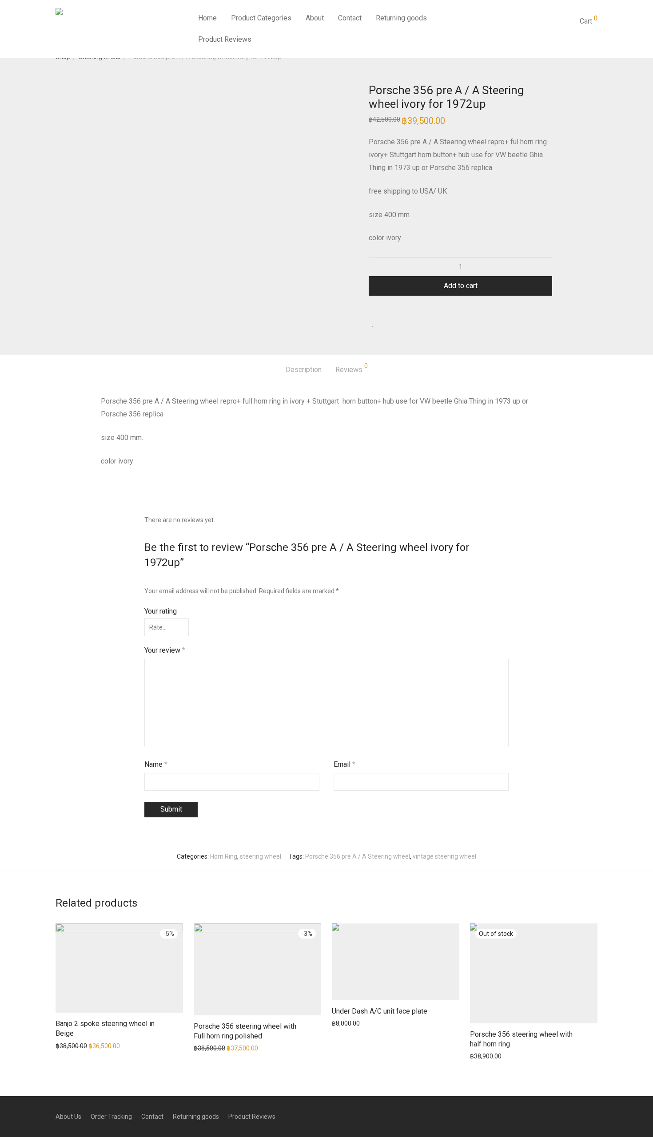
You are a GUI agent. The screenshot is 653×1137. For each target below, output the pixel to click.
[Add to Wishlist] (376, 323)
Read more (481, 1055)
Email (344, 764)
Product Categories (261, 18)
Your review (164, 650)
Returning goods (401, 18)
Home (207, 18)
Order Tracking (111, 1116)
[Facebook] (594, 1116)
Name (155, 764)
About (315, 18)
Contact (350, 18)
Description (304, 369)
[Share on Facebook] (394, 324)
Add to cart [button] (66, 1045)
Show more (103, 1045)
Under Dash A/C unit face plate (379, 1011)
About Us (68, 1116)
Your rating (160, 611)
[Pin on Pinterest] (420, 324)
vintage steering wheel (444, 856)
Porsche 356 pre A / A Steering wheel (357, 856)
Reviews (351, 368)
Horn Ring (223, 856)
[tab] (303, 370)
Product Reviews (224, 39)
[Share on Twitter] (407, 324)
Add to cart (461, 285)
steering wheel (260, 856)
